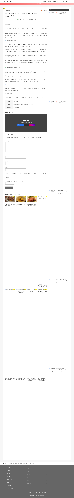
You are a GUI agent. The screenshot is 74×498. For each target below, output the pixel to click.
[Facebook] (20, 125)
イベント (29, 477)
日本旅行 (45, 1)
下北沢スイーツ (9, 479)
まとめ (63, 1)
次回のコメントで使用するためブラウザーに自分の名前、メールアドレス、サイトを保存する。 (26, 173)
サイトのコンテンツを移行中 (37, 3)
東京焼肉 (7, 482)
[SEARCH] (69, 1)
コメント (7, 141)
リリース (29, 483)
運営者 (30, 492)
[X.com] (26, 125)
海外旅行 (49, 1)
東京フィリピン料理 (10, 488)
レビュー (58, 1)
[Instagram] (32, 125)
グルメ (11, 112)
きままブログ (8, 1)
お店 (4, 8)
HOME (5, 463)
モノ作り (29, 474)
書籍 (66, 1)
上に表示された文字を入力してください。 (14, 181)
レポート (29, 480)
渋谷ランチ (8, 470)
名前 (6, 155)
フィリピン (29, 471)
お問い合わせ (44, 492)
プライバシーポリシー (36, 492)
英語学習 (54, 1)
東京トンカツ (8, 485)
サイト (6, 167)
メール (7, 161)
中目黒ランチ (8, 476)
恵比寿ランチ (8, 473)
